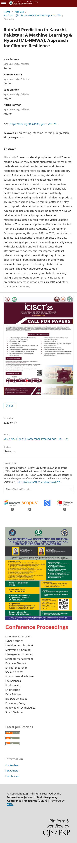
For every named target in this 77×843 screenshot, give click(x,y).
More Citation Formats (18, 489)
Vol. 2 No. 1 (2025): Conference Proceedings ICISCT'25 (32, 15)
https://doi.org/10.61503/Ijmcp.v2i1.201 (34, 124)
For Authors (11, 770)
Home (7, 11)
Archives (19, 11)
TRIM (10, 804)
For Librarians (12, 776)
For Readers (11, 765)
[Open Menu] (3, 3)
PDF (11, 405)
